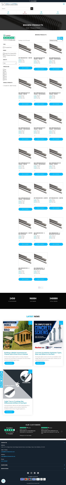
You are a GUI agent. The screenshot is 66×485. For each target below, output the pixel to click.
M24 (6, 79)
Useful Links (4, 465)
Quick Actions (4, 468)
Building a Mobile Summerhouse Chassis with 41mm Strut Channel (16, 353)
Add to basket (25, 67)
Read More (9, 363)
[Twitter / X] (34, 473)
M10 (6, 73)
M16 (6, 76)
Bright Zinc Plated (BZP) (10, 53)
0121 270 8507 (33, 1)
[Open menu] (64, 4)
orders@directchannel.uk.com (8, 456)
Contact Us (4, 442)
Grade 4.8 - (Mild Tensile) (10, 85)
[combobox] (10, 63)
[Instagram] (31, 473)
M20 (6, 78)
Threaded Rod (8, 47)
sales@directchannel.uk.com (8, 451)
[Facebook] (28, 473)
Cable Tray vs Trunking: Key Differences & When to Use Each (15, 402)
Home (27, 28)
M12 (6, 74)
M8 (5, 71)
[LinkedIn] (38, 473)
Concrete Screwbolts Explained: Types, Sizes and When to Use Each (48, 353)
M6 (5, 69)
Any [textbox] (4, 63)
